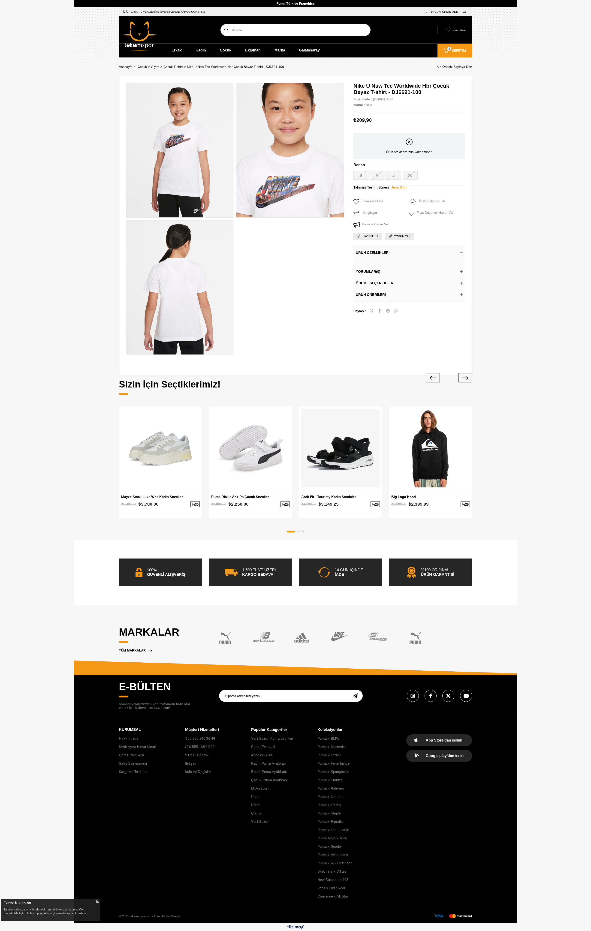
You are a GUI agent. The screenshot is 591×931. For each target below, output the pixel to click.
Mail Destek (199, 755)
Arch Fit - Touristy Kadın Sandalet (328, 497)
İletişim (190, 763)
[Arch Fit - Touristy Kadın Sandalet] (340, 448)
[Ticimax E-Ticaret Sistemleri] (295, 927)
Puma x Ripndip (330, 821)
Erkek (177, 50)
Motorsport (259, 788)
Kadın (201, 50)
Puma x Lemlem (330, 797)
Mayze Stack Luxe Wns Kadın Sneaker (152, 497)
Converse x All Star (332, 896)
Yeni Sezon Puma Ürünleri (272, 738)
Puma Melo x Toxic (332, 838)
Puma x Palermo (330, 788)
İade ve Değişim (198, 772)
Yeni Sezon (260, 821)
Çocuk (225, 50)
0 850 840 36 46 (202, 738)
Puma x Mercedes (332, 747)
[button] (291, 531)
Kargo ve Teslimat (133, 772)
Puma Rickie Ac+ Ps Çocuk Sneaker (240, 497)
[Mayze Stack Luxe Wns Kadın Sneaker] (160, 448)
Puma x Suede (329, 846)
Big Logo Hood (403, 497)
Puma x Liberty (329, 805)
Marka (279, 50)
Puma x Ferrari (329, 755)
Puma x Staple (329, 813)
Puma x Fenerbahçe (333, 763)
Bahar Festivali (263, 747)
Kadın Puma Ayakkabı (269, 763)
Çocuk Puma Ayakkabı (269, 780)
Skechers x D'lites (332, 871)
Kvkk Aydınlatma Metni (137, 747)
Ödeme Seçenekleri (375, 283)
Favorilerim (460, 30)
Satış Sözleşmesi (133, 763)
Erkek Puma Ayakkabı (269, 772)
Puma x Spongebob (333, 772)
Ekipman (253, 50)
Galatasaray (309, 50)
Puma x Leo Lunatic (333, 830)
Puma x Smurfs (329, 780)
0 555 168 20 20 (201, 747)
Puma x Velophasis (332, 855)
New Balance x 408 (332, 880)
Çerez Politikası (131, 755)
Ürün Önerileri (371, 295)
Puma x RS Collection (335, 863)
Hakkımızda (128, 738)
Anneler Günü (262, 755)
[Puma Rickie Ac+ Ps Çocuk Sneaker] (250, 448)
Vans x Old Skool (331, 888)
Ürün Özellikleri (372, 253)
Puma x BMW (328, 738)
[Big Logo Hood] (430, 448)
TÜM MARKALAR (132, 650)
